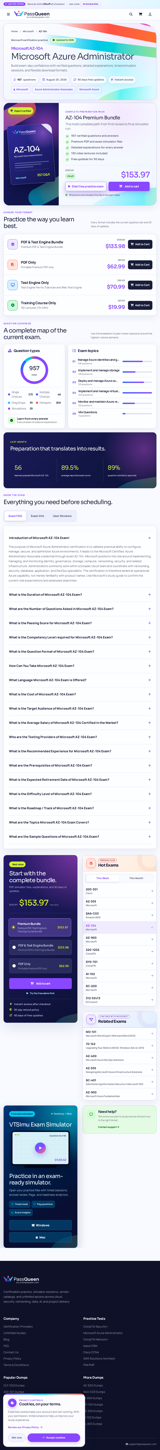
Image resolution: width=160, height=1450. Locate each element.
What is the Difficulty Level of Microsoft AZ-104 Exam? (50, 794)
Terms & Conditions (16, 1365)
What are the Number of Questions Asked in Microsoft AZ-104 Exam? (61, 609)
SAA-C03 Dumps (94, 1392)
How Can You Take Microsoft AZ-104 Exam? (41, 666)
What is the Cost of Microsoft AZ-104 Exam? (42, 694)
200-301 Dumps (14, 1392)
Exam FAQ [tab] (15, 516)
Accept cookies (55, 1437)
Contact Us (11, 1352)
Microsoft (28, 31)
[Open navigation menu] (8, 14)
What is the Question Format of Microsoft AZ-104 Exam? (51, 651)
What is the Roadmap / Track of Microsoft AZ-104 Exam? (51, 808)
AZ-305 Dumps (93, 1411)
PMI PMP (88, 1365)
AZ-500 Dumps (93, 1385)
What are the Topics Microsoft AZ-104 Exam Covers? (49, 822)
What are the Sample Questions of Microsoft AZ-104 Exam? (54, 836)
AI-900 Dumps (92, 1398)
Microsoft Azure (89, 89)
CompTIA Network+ (95, 1339)
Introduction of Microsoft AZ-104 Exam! (39, 538)
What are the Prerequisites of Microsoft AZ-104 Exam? (50, 765)
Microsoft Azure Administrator (103, 1333)
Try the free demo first (42, 993)
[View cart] (140, 14)
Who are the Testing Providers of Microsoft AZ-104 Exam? (53, 737)
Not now (17, 1437)
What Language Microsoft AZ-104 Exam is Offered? (47, 680)
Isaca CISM (90, 1346)
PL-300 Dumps (92, 1424)
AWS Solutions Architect (99, 1358)
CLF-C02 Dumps (14, 1385)
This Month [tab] (136, 878)
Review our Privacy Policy (23, 1427)
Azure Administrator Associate (54, 89)
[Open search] (131, 14)
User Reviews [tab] (62, 516)
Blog (6, 1339)
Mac (42, 1237)
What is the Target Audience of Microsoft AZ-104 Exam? (51, 708)
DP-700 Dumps (93, 1404)
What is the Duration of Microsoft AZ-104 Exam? (45, 594)
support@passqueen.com (142, 1444)
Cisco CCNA (91, 1352)
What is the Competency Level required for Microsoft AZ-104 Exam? (61, 637)
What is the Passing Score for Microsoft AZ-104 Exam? (50, 623)
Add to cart (132, 186)
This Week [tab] (102, 878)
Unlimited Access (15, 1333)
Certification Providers (18, 1326)
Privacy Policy (12, 1358)
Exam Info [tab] (37, 516)
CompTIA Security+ (95, 1326)
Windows (42, 1225)
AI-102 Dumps (92, 1417)
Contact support (107, 1127)
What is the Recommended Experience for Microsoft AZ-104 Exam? (60, 751)
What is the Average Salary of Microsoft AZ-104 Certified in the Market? (63, 723)
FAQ (6, 1346)
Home (14, 31)
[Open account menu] (150, 14)
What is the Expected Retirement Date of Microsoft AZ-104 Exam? (59, 779)
